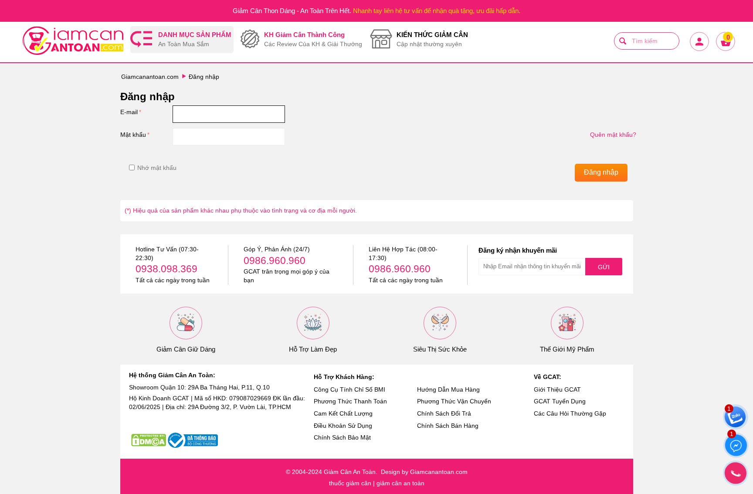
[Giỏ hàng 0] (725, 50)
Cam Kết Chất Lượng (343, 413)
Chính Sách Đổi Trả (444, 413)
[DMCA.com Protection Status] (148, 440)
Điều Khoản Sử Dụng (343, 425)
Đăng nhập (601, 172)
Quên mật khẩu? (613, 134)
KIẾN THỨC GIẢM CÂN (432, 39)
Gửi (604, 267)
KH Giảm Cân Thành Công (313, 39)
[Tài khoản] (699, 50)
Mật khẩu (133, 134)
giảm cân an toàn (400, 483)
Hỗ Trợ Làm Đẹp (313, 349)
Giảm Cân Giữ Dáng (185, 349)
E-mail (129, 111)
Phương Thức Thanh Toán (350, 401)
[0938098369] (735, 473)
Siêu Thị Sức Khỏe (440, 349)
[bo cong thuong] (193, 440)
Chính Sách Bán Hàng (447, 425)
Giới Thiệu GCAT (557, 389)
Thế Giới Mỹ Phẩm (567, 349)
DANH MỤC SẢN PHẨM (194, 39)
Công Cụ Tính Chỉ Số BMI (349, 389)
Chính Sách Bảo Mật (342, 437)
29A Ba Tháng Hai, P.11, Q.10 (229, 387)
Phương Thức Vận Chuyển (454, 401)
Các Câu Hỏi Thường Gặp (570, 413)
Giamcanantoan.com (150, 76)
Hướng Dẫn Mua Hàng (448, 389)
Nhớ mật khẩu (156, 167)
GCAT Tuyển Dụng (560, 401)
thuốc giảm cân (350, 483)
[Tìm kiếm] (622, 41)
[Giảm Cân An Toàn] (73, 41)
